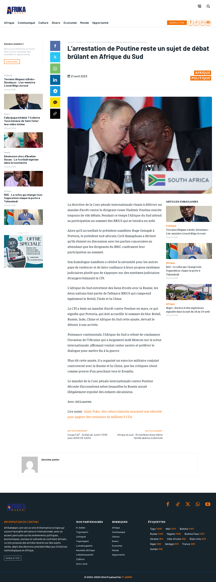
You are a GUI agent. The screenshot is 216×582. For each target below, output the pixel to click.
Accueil (71, 42)
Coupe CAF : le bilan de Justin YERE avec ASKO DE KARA (88, 436)
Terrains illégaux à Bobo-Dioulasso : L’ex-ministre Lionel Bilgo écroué (19, 82)
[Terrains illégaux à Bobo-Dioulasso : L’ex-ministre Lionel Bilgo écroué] (23, 101)
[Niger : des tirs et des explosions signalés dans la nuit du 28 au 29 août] (189, 292)
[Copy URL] (55, 114)
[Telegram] (55, 91)
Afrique (7, 191)
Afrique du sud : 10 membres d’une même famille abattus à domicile (140, 436)
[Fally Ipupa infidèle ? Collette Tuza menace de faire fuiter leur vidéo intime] (23, 140)
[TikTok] (196, 23)
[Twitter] (55, 57)
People (7, 152)
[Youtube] (208, 23)
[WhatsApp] (202, 23)
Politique (8, 75)
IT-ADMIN (127, 577)
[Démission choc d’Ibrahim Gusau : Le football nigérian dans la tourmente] (23, 178)
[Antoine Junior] (30, 465)
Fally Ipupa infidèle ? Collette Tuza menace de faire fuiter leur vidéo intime (22, 121)
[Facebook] (190, 23)
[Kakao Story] (55, 102)
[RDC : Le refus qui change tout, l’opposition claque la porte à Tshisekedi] (23, 217)
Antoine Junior (50, 459)
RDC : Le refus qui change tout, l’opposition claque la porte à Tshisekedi (23, 198)
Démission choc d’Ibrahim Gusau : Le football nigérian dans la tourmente (21, 159)
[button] (208, 6)
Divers (7, 114)
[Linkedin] (55, 80)
